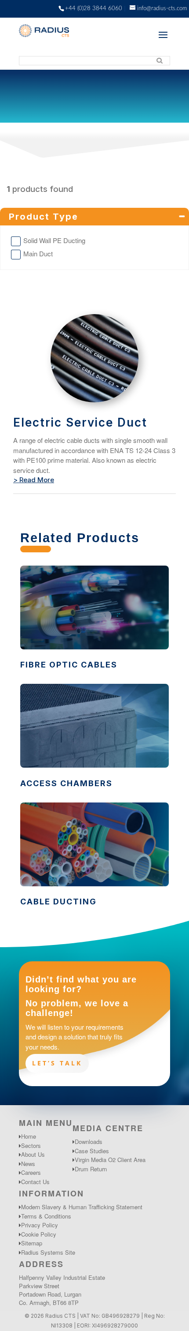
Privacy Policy (39, 1225)
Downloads (88, 1141)
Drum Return (91, 1169)
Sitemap (31, 1243)
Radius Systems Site (48, 1252)
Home (28, 1136)
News (28, 1163)
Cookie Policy (38, 1234)
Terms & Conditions (46, 1216)
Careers (31, 1172)
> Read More (33, 480)
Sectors (31, 1145)
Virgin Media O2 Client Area (110, 1159)
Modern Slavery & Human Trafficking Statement (81, 1207)
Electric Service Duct (80, 422)
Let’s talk (57, 1063)
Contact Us (35, 1181)
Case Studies (92, 1151)
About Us (33, 1154)
